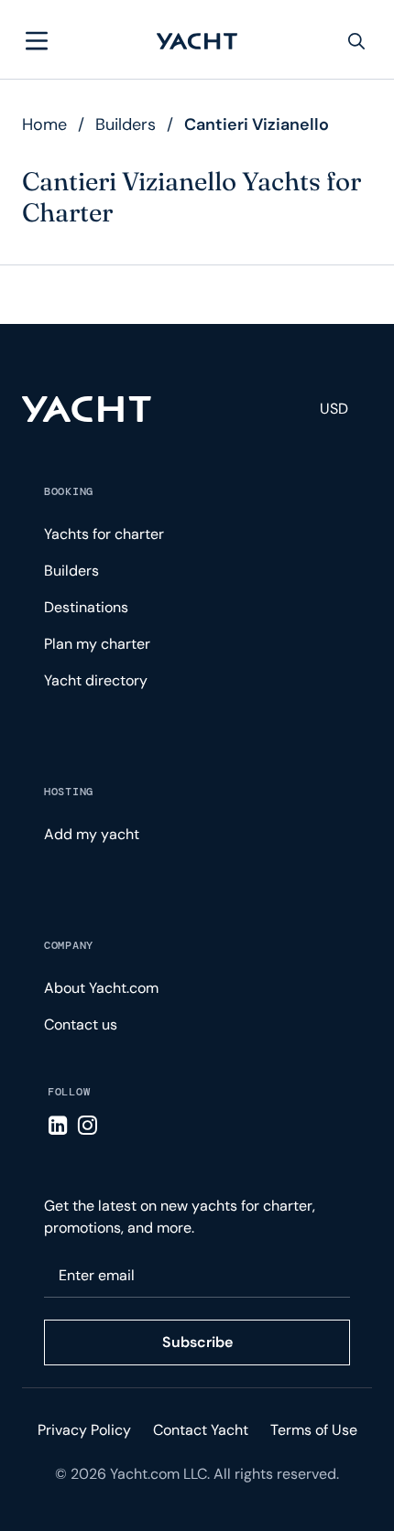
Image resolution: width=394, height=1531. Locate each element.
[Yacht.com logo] (86, 409)
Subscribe (197, 1342)
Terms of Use (313, 1429)
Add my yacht (91, 834)
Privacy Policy (84, 1429)
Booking (68, 491)
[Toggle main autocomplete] (356, 41)
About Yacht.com (101, 987)
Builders (125, 124)
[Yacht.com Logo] (197, 41)
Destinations (86, 607)
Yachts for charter (104, 534)
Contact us (80, 1024)
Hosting (68, 791)
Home (44, 124)
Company (68, 945)
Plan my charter (97, 643)
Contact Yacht (200, 1429)
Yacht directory (96, 680)
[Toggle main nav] (37, 41)
